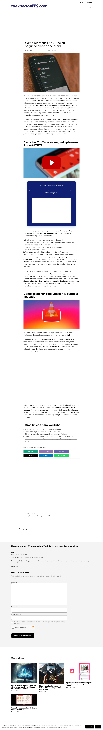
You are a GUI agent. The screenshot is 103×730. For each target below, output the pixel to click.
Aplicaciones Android (33, 516)
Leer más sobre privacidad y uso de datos (56, 727)
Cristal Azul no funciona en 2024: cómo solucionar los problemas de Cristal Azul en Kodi (24, 687)
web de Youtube (58, 240)
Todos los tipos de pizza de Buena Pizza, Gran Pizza (24, 708)
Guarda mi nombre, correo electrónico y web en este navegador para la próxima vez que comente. (40, 622)
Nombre (14, 607)
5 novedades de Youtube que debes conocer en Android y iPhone (49, 436)
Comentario (15, 582)
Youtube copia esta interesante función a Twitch (43, 429)
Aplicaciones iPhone (46, 516)
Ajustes (90, 726)
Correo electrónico (17, 614)
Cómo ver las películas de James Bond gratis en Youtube (46, 434)
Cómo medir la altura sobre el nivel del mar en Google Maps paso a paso (50, 687)
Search (90, 7)
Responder (14, 566)
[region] (51, 726)
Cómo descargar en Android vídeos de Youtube (42, 432)
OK (98, 726)
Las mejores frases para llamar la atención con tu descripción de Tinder (78, 683)
